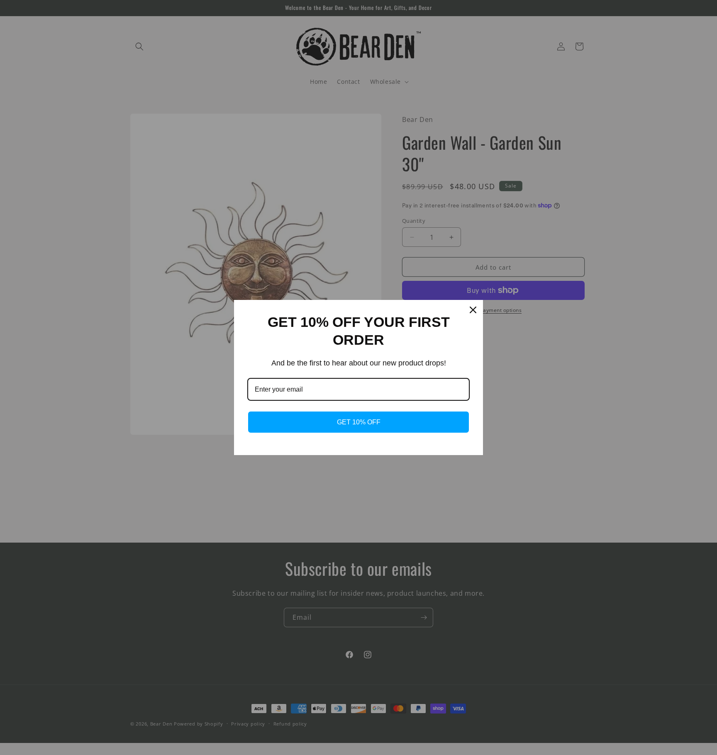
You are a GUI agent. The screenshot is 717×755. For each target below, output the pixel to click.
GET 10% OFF (358, 422)
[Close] (473, 310)
